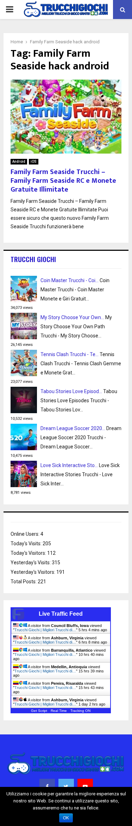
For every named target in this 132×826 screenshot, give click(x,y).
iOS (34, 161)
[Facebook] (47, 786)
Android (18, 161)
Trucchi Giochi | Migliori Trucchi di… (45, 630)
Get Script (39, 711)
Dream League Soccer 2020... (72, 428)
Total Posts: (24, 581)
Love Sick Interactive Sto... (69, 465)
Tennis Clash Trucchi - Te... (69, 354)
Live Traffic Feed (61, 614)
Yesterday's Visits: (31, 562)
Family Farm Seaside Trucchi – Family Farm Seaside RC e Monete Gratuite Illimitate (63, 180)
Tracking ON (80, 711)
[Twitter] (66, 786)
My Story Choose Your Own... (72, 317)
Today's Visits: (27, 543)
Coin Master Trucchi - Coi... (69, 280)
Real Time (59, 711)
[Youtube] (85, 786)
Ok (66, 817)
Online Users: (25, 534)
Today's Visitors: (29, 553)
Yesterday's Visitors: (33, 572)
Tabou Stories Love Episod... (71, 391)
